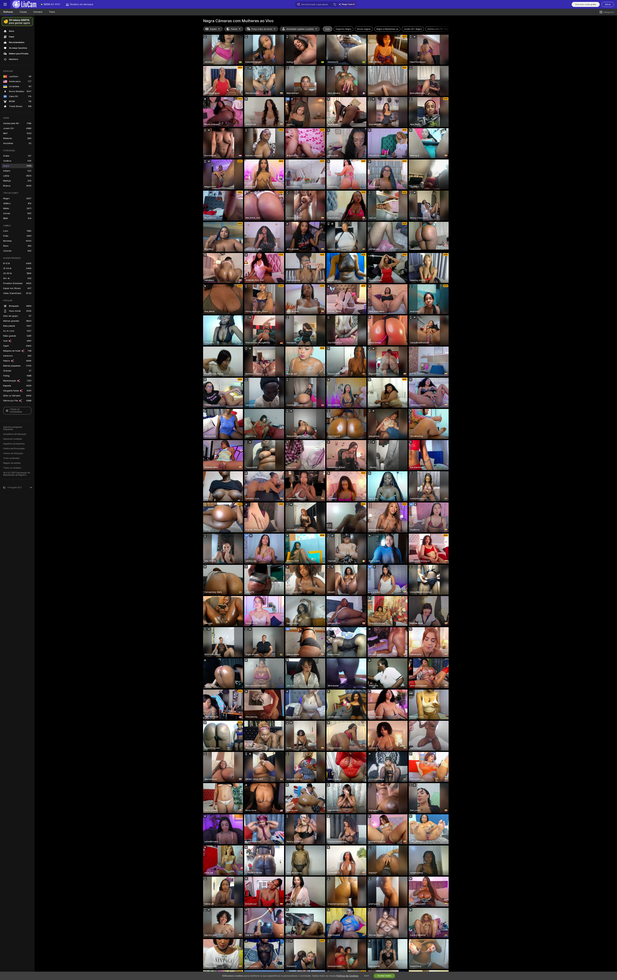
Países (234, 29)
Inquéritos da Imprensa (14, 444)
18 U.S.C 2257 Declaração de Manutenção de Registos (16, 474)
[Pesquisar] (334, 4)
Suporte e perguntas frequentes (12, 428)
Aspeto (213, 29)
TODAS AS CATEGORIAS (16, 410)
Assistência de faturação (14, 434)
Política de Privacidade (14, 448)
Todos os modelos (12, 468)
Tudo (327, 29)
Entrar (608, 4)
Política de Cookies (347, 976)
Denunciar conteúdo (12, 439)
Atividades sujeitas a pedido (300, 29)
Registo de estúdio (12, 463)
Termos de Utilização (13, 453)
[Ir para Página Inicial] (24, 4)
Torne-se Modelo (11, 458)
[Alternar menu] (5, 4)
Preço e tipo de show (261, 29)
